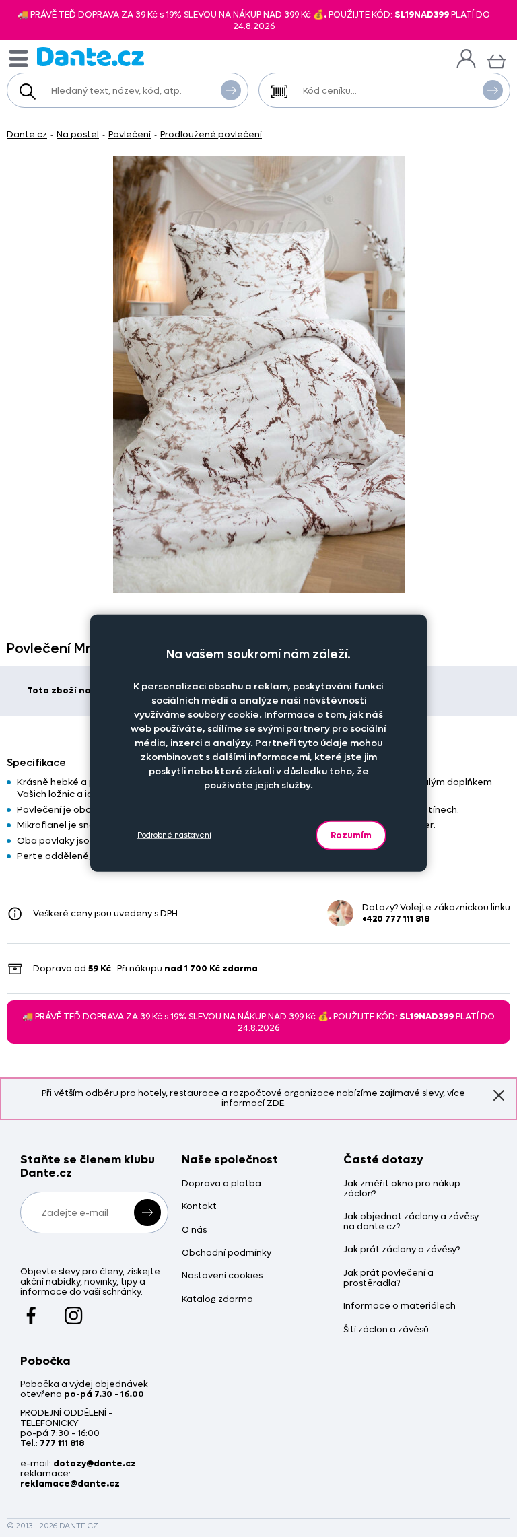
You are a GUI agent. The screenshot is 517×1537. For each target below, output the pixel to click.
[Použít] (493, 90)
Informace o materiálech (399, 1306)
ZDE (275, 1103)
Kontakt (199, 1207)
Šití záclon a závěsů (386, 1330)
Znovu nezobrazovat (498, 1095)
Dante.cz (27, 134)
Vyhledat (231, 90)
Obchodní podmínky (226, 1253)
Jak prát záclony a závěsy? (401, 1250)
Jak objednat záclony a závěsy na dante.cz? (411, 1222)
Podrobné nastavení (174, 835)
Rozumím (351, 834)
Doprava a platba (221, 1184)
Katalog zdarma (217, 1300)
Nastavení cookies (222, 1276)
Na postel (78, 134)
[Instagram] (74, 1309)
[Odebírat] (147, 1212)
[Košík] (496, 59)
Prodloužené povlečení (211, 134)
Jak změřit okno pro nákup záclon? (401, 1189)
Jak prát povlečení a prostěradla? (388, 1278)
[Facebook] (31, 1309)
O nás (194, 1230)
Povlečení (129, 134)
